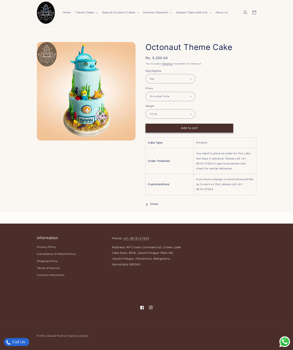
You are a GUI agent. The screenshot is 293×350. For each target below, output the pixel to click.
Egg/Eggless (153, 70)
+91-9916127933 (136, 238)
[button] (86, 12)
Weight (150, 106)
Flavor (149, 88)
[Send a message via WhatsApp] (284, 341)
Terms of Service (48, 268)
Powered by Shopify (77, 336)
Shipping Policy (47, 261)
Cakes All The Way (56, 336)
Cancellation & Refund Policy (56, 254)
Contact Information (50, 275)
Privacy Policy (46, 247)
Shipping (167, 64)
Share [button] (154, 204)
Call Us (18, 342)
